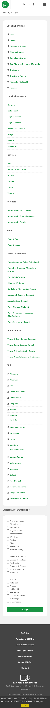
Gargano (11, 105)
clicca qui (5, 701)
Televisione (14, 546)
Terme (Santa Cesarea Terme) (20, 345)
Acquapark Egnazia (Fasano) (20, 295)
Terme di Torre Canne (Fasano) (21, 339)
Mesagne (14, 469)
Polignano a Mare (18, 46)
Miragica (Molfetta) (16, 283)
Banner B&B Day (25, 662)
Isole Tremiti (13, 111)
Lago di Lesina (14, 117)
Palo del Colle (16, 481)
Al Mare (12, 580)
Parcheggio (14, 527)
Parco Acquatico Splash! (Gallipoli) (23, 262)
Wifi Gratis (14, 537)
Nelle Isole (14, 583)
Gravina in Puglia (18, 76)
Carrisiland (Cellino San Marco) (21, 289)
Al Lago (12, 586)
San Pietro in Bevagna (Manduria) (25, 64)
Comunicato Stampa (25, 645)
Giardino (13, 543)
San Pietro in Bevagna (18, 450)
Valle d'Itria (12, 146)
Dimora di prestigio (17, 560)
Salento (10, 140)
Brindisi (11, 175)
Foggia (10, 181)
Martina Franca (17, 52)
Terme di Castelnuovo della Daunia (23, 357)
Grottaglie (14, 70)
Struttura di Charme (18, 566)
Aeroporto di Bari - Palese (19, 210)
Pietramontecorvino (19, 487)
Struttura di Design (17, 557)
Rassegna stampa (25, 650)
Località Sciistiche (17, 595)
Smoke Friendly (16, 549)
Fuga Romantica (16, 569)
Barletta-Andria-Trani (16, 169)
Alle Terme (14, 592)
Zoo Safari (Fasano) (16, 277)
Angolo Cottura (15, 530)
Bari (12, 34)
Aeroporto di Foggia (16, 222)
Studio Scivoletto (29, 694)
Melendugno (15, 463)
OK (25, 705)
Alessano (14, 374)
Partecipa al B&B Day (25, 639)
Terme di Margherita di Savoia (21, 351)
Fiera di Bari (13, 239)
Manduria (14, 445)
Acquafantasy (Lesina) (17, 301)
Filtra (25, 610)
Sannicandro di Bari (19, 499)
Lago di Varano (14, 123)
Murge (10, 135)
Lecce (12, 40)
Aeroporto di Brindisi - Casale (21, 216)
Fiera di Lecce (13, 245)
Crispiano (14, 404)
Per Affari (13, 572)
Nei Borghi (14, 589)
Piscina (12, 540)
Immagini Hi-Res (25, 656)
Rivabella (13, 420)
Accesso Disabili (16, 534)
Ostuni (13, 475)
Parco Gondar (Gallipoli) (18, 307)
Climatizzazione (16, 524)
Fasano (13, 88)
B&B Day (6, 13)
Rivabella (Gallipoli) (19, 82)
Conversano (15, 398)
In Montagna (15, 599)
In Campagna (15, 602)
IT (38, 4)
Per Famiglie (15, 563)
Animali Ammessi (16, 521)
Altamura (14, 380)
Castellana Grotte (18, 58)
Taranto (10, 193)
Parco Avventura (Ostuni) (18, 322)
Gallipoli (13, 415)
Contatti (25, 668)
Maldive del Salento (16, 129)
